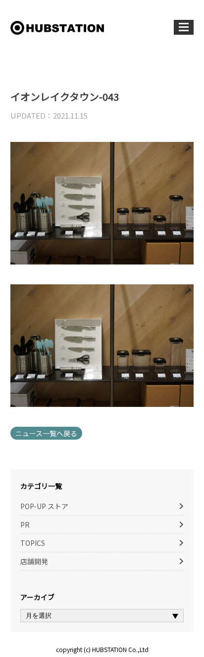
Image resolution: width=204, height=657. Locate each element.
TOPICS (32, 543)
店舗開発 (34, 561)
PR (25, 524)
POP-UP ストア (44, 506)
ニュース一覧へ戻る (46, 433)
